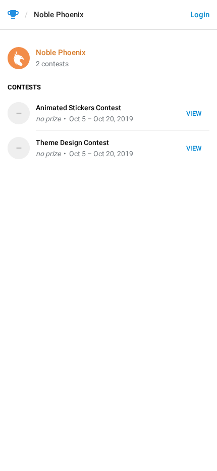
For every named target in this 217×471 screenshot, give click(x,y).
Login (199, 14)
